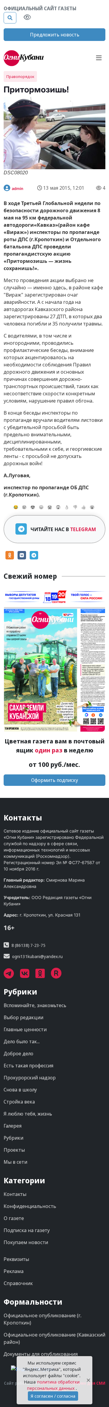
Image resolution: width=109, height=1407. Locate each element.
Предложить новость (54, 34)
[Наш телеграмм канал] (12, 975)
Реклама (14, 1271)
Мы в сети (15, 1162)
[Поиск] (10, 17)
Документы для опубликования (41, 1354)
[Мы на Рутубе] (59, 975)
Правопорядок (20, 76)
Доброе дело (18, 1053)
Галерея (12, 1125)
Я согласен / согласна (53, 1396)
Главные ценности (25, 1029)
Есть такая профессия (28, 1065)
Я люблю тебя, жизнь (28, 1113)
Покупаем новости (26, 1242)
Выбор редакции (23, 1017)
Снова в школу (20, 1089)
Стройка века (19, 1101)
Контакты (15, 1194)
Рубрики (13, 1138)
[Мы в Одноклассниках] (43, 975)
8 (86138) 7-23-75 (28, 945)
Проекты (14, 1150)
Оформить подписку (54, 780)
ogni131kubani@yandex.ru (37, 956)
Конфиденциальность (30, 1206)
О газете (14, 1218)
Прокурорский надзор (30, 1077)
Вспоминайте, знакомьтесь (35, 1005)
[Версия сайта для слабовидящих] (27, 17)
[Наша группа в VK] (27, 975)
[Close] (88, 1380)
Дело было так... (22, 1041)
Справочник (18, 1283)
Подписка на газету (27, 1230)
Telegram (83, 529)
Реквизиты (16, 1259)
